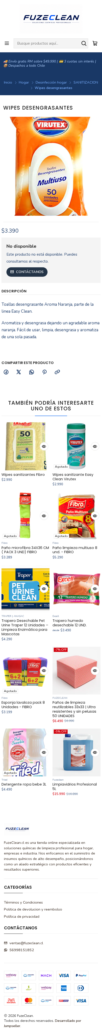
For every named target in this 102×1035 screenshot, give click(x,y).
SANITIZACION (86, 82)
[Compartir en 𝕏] (18, 372)
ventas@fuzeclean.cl (26, 943)
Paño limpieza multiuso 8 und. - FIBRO (74, 550)
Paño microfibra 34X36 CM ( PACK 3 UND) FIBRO (25, 550)
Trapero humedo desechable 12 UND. (69, 623)
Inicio (8, 82)
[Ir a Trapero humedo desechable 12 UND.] (76, 589)
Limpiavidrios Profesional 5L (74, 786)
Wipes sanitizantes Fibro (23, 474)
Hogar (24, 82)
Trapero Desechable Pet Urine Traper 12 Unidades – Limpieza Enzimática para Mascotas (24, 627)
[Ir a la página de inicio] (51, 19)
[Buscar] (84, 43)
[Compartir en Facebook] (5, 372)
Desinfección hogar (51, 82)
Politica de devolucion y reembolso (33, 909)
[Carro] (95, 43)
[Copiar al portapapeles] (57, 372)
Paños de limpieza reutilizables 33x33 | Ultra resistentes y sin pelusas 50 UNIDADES (74, 709)
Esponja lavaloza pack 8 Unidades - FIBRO (23, 704)
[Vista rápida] (44, 446)
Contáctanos (30, 271)
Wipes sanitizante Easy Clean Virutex (72, 477)
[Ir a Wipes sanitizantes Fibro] (25, 446)
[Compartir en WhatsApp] (31, 372)
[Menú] (7, 43)
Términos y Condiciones (23, 902)
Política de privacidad (21, 916)
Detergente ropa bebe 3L (23, 784)
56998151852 (21, 949)
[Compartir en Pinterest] (44, 372)
